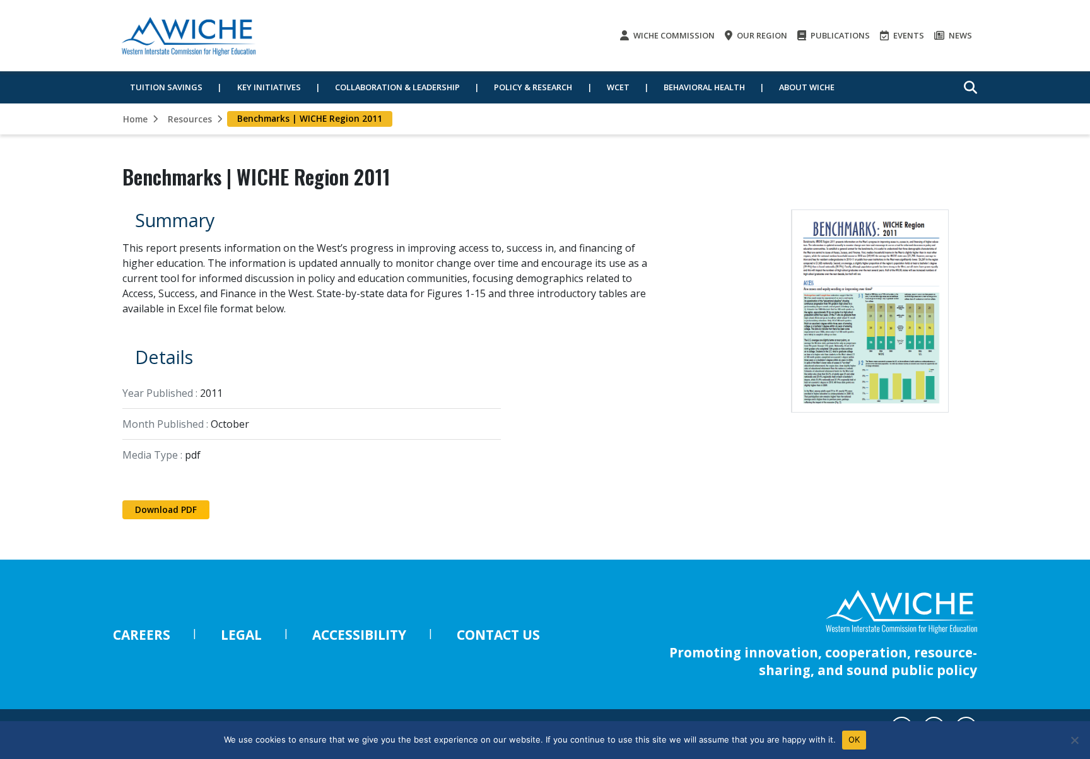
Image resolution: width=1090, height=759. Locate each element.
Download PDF (166, 509)
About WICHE (807, 87)
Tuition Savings (166, 87)
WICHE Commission (673, 35)
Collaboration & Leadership (397, 87)
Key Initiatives (269, 87)
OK (854, 739)
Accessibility (359, 635)
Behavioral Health (704, 87)
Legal (241, 635)
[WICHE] (188, 35)
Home (135, 119)
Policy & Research (533, 87)
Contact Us (498, 635)
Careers (141, 635)
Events (907, 35)
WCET (618, 87)
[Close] (1074, 740)
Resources (190, 119)
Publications (839, 35)
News (959, 35)
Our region (761, 35)
